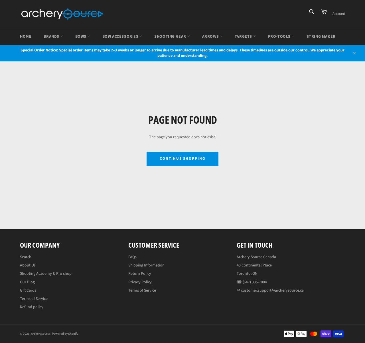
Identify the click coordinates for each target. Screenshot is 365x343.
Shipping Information (146, 265)
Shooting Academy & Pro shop (46, 273)
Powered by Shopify (65, 334)
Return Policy (139, 273)
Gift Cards (28, 290)
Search (25, 257)
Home (25, 36)
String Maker (321, 36)
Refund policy (31, 307)
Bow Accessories (121, 36)
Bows (81, 36)
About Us (28, 265)
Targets (244, 36)
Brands (52, 36)
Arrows (211, 36)
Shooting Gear (170, 36)
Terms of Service (34, 299)
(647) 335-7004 (255, 282)
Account (338, 13)
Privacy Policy (140, 282)
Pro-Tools (280, 36)
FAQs (132, 257)
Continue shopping (182, 158)
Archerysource (40, 334)
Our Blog (27, 282)
